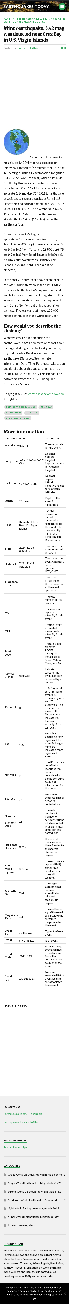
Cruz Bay (46, 407)
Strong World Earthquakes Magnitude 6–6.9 (34, 1191)
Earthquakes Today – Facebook (23, 1113)
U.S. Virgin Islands (18, 418)
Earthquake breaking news (24, 19)
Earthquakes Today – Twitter (21, 1122)
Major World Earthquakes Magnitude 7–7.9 (34, 1183)
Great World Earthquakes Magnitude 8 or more (36, 1174)
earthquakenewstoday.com (46, 394)
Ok (34, 1299)
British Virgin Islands (21, 407)
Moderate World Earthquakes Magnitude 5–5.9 (36, 1199)
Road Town (13, 413)
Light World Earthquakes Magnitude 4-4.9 (33, 1208)
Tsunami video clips (15, 1147)
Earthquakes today (26, 6)
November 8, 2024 (27, 47)
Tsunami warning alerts (22, 1225)
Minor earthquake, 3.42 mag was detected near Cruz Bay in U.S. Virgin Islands (34, 34)
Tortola (32, 413)
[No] (64, 1293)
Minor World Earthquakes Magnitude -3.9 (34, 20)
